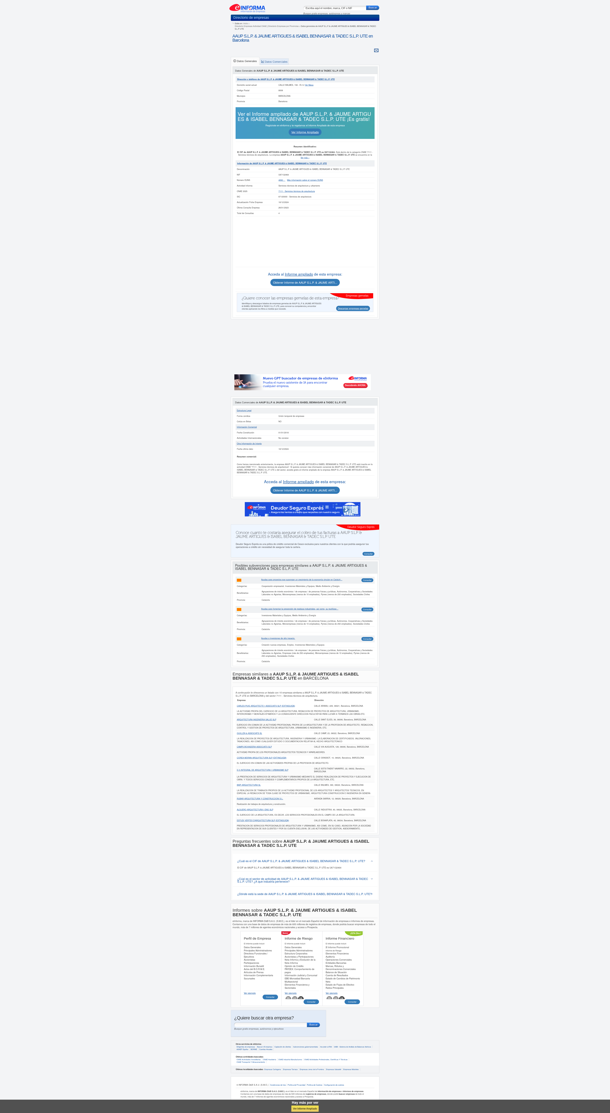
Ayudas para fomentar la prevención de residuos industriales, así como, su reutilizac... (299, 608)
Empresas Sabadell (333, 1069)
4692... (281, 180)
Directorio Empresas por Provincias (283, 26)
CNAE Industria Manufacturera (290, 1059)
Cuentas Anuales (265, 1049)
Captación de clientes (282, 1046)
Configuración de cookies (334, 1085)
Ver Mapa (309, 85)
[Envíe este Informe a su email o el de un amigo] (376, 50)
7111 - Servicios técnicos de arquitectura (296, 191)
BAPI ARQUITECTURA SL (249, 785)
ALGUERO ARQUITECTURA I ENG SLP (255, 809)
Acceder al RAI (326, 1046)
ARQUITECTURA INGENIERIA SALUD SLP (256, 719)
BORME (254, 1049)
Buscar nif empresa (264, 1046)
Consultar (367, 580)
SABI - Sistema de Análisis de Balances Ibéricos (352, 1046)
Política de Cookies (314, 1085)
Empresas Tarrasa (290, 1069)
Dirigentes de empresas (246, 1046)
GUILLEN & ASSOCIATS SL (249, 733)
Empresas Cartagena (272, 1069)
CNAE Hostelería (269, 1059)
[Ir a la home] (247, 7)
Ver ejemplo (250, 993)
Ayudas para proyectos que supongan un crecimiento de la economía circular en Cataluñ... (301, 579)
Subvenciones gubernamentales (305, 1046)
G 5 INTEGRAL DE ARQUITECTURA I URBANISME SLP (262, 770)
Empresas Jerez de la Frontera (312, 1069)
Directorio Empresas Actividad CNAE (251, 26)
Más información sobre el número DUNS (305, 180)
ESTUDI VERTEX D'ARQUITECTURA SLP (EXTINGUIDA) (263, 820)
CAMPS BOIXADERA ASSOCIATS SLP (254, 746)
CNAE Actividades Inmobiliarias (249, 1059)
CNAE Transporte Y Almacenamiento (251, 1062)
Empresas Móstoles (351, 1069)
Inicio (245, 23)
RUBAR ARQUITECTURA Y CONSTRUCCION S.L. (260, 798)
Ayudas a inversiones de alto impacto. (278, 638)
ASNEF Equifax (242, 1049)
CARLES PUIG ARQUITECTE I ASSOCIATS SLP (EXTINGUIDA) (266, 705)
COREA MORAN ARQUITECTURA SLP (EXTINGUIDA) (261, 757)
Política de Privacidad (296, 1085)
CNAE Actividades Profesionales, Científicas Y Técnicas (326, 1059)
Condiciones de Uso (278, 1085)
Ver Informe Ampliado (305, 1108)
